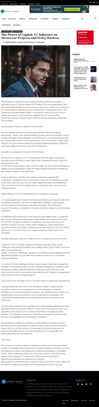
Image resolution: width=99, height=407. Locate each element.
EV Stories (6, 31)
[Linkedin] (90, 2)
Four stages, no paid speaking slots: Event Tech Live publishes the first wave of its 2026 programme (81, 70)
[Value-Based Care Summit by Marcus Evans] (93, 80)
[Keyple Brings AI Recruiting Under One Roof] (93, 61)
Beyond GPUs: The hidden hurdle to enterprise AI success (81, 86)
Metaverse (17, 31)
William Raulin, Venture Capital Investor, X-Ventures (25, 42)
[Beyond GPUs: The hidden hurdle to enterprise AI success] (93, 87)
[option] (59, 11)
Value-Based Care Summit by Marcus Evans (80, 79)
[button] (95, 18)
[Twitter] (97, 2)
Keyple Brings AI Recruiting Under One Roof (81, 60)
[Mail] (94, 2)
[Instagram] (78, 384)
